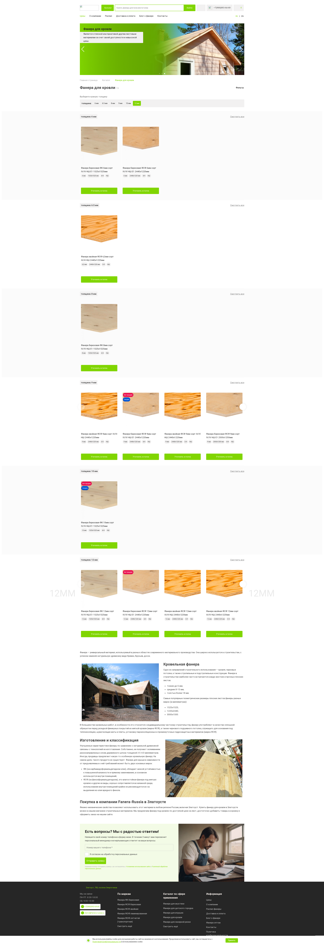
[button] (83, 49)
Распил (108, 16)
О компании (95, 16)
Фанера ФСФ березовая (129, 904)
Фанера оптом (213, 922)
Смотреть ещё (124, 926)
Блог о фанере (146, 16)
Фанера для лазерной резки (177, 922)
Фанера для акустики (173, 903)
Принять (231, 940)
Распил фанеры (213, 909)
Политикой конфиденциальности (107, 942)
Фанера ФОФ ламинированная (132, 913)
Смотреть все (237, 116)
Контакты (162, 16)
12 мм (136, 103)
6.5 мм (104, 103)
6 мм (97, 103)
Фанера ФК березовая (128, 900)
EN (242, 16)
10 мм (128, 103)
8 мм (113, 103)
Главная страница (88, 80)
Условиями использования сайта (138, 866)
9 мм (120, 103)
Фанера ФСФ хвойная (127, 909)
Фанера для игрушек (173, 912)
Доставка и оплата (125, 16)
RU (237, 16)
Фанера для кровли (124, 80)
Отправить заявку (95, 861)
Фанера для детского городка (178, 908)
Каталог (108, 8)
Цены (82, 16)
